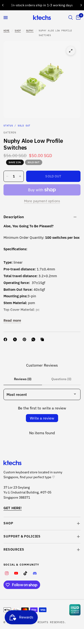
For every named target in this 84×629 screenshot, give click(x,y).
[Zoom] (70, 50)
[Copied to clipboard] (43, 339)
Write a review (42, 418)
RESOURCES (14, 549)
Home (7, 30)
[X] (16, 339)
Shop (18, 30)
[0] (77, 18)
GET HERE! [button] (13, 508)
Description (14, 216)
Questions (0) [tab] (61, 379)
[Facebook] (6, 339)
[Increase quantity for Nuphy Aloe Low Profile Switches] (20, 176)
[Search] (70, 18)
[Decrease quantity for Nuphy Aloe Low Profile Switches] (7, 176)
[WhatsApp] (34, 339)
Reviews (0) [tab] (23, 379)
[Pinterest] (25, 339)
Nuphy (30, 30)
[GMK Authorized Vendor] (74, 609)
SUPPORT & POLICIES (22, 536)
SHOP (8, 523)
